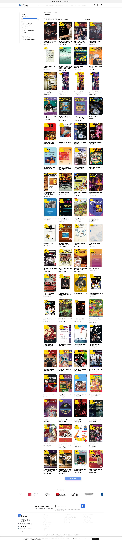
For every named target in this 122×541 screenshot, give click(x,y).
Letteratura (77, 5)
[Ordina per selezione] (97, 19)
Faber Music (31, 27)
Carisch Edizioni (31, 25)
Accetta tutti (95, 538)
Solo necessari (87, 538)
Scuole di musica (50, 5)
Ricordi (31, 34)
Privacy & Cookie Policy (36, 539)
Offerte (84, 5)
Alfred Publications (31, 23)
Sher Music (31, 36)
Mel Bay (31, 32)
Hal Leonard (31, 28)
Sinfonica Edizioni (31, 37)
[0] (101, 5)
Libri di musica (40, 5)
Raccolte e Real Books (61, 5)
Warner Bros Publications (31, 39)
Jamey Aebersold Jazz (31, 30)
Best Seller (71, 5)
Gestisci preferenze (77, 538)
